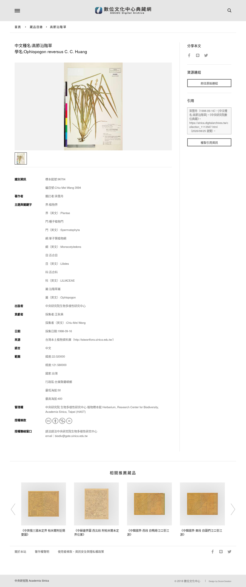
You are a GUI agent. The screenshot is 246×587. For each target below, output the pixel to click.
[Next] (229, 509)
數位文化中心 (192, 581)
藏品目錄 (36, 27)
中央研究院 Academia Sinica (32, 580)
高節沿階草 (58, 27)
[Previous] (16, 509)
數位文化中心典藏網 (123, 10)
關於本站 (20, 551)
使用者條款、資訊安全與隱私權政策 (81, 551)
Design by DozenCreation (220, 581)
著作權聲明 (42, 551)
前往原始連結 (209, 83)
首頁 (18, 27)
